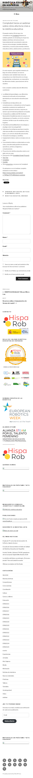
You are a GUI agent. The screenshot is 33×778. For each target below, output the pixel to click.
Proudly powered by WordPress (12, 773)
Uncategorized (7, 690)
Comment (6, 213)
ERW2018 (6, 614)
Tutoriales (6, 686)
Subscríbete (9, 721)
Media (4, 665)
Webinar (24, 196)
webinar (5, 697)
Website (5, 255)
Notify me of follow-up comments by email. (17, 271)
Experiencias (6, 654)
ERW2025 (6, 647)
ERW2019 (6, 618)
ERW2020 (6, 622)
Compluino (6, 160)
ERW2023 (6, 640)
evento (5, 650)
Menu (17, 14)
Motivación (17, 191)
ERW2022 (6, 632)
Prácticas (5, 679)
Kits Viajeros (6, 661)
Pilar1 (15, 20)
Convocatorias (7, 586)
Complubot (15, 35)
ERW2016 (6, 607)
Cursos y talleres (8, 596)
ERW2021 (6, 629)
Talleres (5, 683)
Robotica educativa (13, 196)
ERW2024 (6, 643)
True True (5, 157)
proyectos (9, 164)
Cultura (5, 593)
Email (5, 246)
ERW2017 (6, 611)
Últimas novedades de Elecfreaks (13, 564)
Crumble (5, 162)
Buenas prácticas (8, 578)
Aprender (8, 191)
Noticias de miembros (9, 672)
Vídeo (18, 193)
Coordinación (6, 589)
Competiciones (7, 582)
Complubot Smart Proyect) (21, 155)
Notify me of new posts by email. (14, 274)
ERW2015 (6, 604)
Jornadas (5, 658)
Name (5, 237)
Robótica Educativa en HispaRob (16, 4)
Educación (6, 600)
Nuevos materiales (8, 676)
